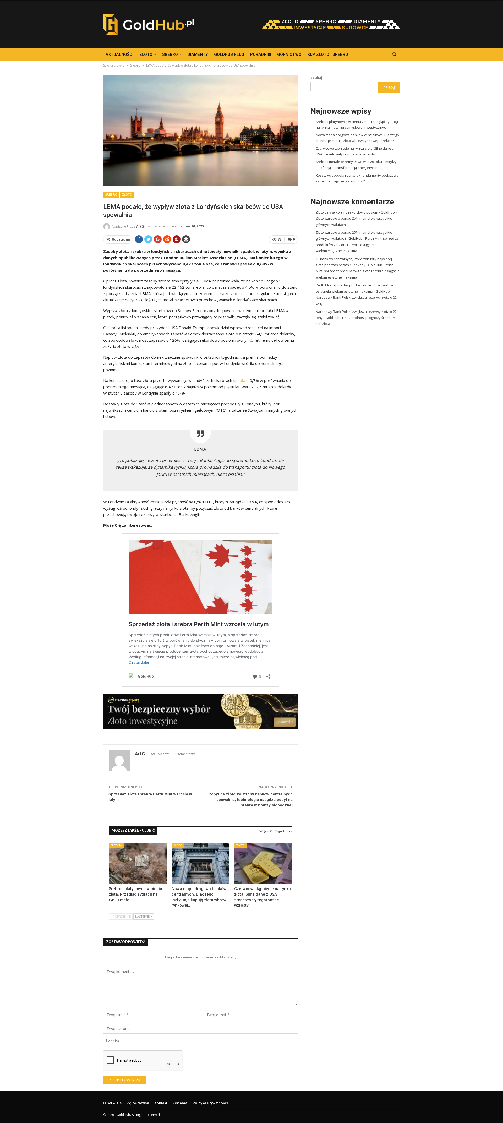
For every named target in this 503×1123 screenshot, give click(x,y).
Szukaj (316, 77)
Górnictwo (289, 54)
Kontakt (160, 1103)
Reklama (179, 1103)
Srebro (170, 54)
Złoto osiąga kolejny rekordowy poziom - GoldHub (355, 212)
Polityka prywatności (210, 1103)
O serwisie (112, 1103)
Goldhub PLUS (229, 54)
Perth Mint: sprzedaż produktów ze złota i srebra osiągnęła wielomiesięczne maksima (357, 244)
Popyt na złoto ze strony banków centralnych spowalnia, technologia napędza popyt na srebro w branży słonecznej (251, 800)
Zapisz (114, 1040)
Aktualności (119, 54)
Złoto (145, 54)
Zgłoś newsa (138, 1103)
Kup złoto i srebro (328, 54)
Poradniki (260, 54)
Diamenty (198, 54)
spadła (239, 380)
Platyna (116, 845)
